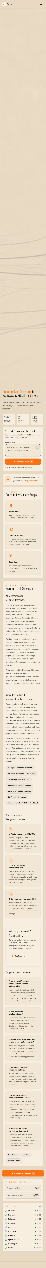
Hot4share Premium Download (19, 791)
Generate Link (22, 462)
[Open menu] (41, 4)
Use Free (18, 956)
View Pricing (12, 1155)
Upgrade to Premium (22, 1173)
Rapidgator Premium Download (20, 768)
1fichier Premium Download (18, 779)
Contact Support (14, 1161)
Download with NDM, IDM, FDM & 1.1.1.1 (23, 803)
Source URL (10, 442)
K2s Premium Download (17, 797)
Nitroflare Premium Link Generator (21, 773)
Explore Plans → (32, 481)
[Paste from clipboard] (37, 448)
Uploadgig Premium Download (19, 785)
